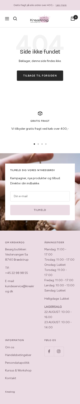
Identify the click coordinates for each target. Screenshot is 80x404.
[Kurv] (73, 19)
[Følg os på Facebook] (49, 351)
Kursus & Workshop (18, 370)
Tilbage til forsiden (40, 75)
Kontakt (10, 378)
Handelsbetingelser (18, 355)
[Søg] (15, 19)
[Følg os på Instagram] (59, 351)
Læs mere (61, 5)
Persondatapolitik (17, 363)
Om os (9, 347)
